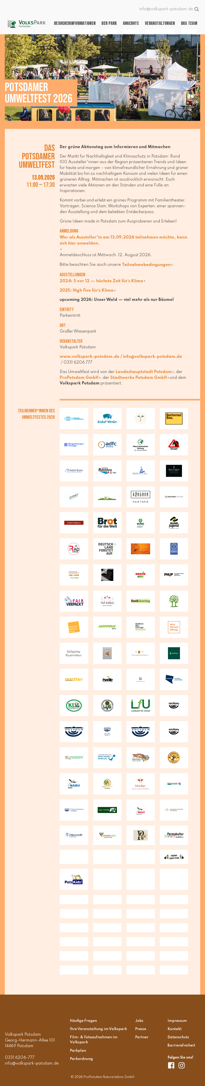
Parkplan (78, 1050)
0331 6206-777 (20, 1058)
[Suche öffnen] (196, 9)
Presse (140, 1029)
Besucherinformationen (74, 23)
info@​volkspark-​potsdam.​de (152, 357)
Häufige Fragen (83, 1021)
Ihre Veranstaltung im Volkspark (98, 1029)
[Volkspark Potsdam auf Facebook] (173, 1065)
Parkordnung (81, 1059)
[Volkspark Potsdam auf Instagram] (181, 1065)
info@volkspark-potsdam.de (32, 1064)
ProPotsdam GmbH (79, 378)
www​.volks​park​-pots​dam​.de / (91, 357)
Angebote (131, 23)
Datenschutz (178, 1037)
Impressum (177, 1021)
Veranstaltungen (160, 23)
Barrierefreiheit (181, 1045)
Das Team (189, 23)
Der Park (109, 23)
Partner (141, 1037)
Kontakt (175, 1029)
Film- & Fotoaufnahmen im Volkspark (93, 1039)
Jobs (139, 1021)
